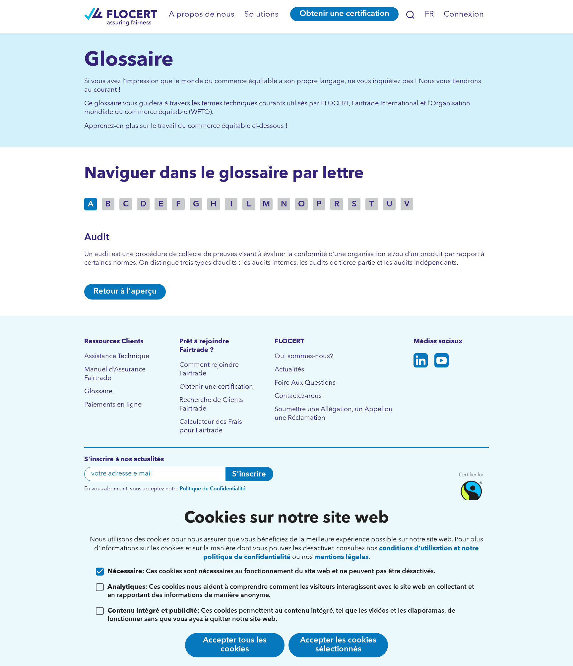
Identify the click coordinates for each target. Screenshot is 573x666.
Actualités (289, 369)
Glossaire (98, 391)
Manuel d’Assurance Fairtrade (115, 374)
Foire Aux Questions (305, 383)
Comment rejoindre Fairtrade (209, 369)
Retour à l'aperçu (125, 292)
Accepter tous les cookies (235, 645)
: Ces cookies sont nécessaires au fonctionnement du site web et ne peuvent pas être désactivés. (271, 571)
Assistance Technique (116, 356)
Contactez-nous (298, 396)
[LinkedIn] (421, 361)
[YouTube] (441, 361)
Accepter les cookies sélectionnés (338, 645)
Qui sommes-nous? (304, 356)
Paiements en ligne (113, 405)
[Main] (120, 16)
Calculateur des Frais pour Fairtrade (210, 426)
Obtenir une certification (344, 14)
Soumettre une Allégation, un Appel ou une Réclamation (334, 413)
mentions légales (341, 557)
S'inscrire (249, 474)
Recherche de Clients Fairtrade (211, 404)
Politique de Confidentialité (212, 489)
